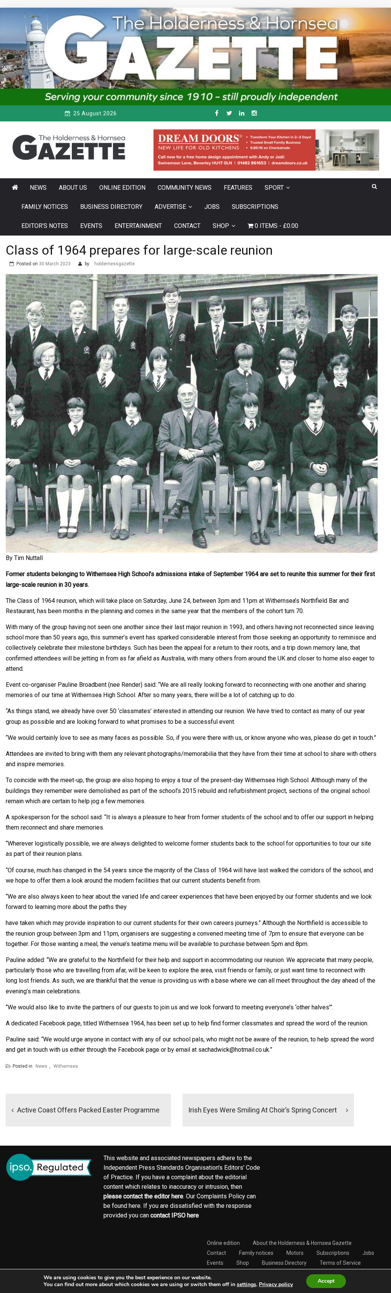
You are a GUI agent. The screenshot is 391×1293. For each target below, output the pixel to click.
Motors (295, 1253)
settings (246, 1284)
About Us (73, 187)
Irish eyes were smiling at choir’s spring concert (262, 1110)
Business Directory (111, 206)
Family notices (44, 206)
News (38, 187)
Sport (274, 187)
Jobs (212, 206)
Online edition (122, 187)
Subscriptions (255, 206)
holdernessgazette (114, 263)
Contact (187, 225)
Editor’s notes (44, 225)
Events (91, 225)
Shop (221, 225)
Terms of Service (340, 1263)
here (177, 1196)
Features (238, 187)
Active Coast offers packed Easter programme (88, 1110)
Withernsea (65, 1066)
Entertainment (138, 225)
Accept (326, 1281)
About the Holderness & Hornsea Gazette (302, 1243)
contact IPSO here (174, 1215)
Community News (185, 187)
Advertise (170, 206)
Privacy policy (276, 1284)
